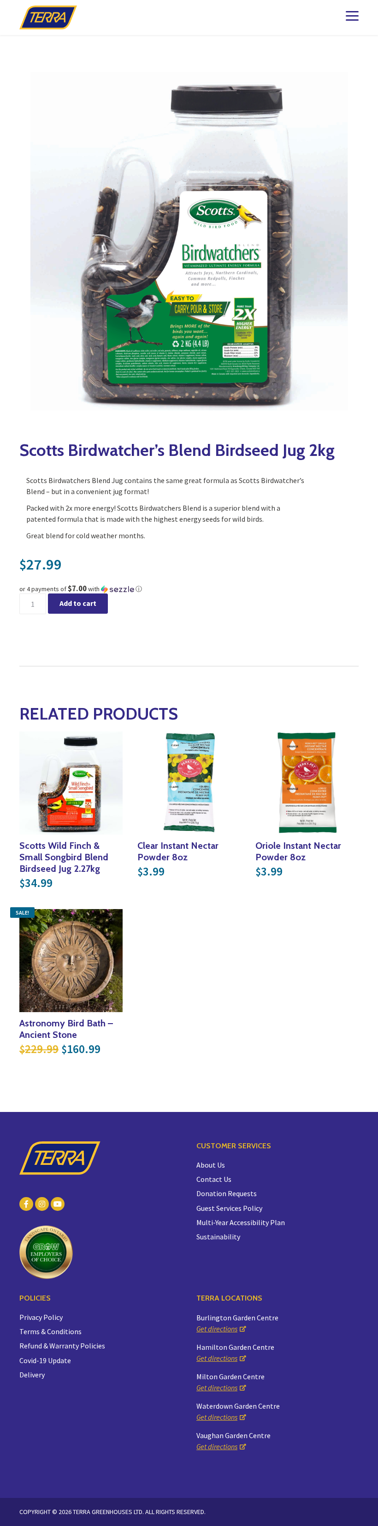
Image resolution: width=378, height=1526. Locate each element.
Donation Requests (226, 1193)
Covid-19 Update (45, 1360)
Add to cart (77, 603)
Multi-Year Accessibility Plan (240, 1222)
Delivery (32, 1374)
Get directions (216, 1328)
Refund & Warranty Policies (62, 1345)
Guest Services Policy (229, 1208)
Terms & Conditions (50, 1331)
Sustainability (218, 1236)
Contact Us (213, 1179)
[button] (189, 588)
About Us (210, 1164)
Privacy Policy (41, 1317)
